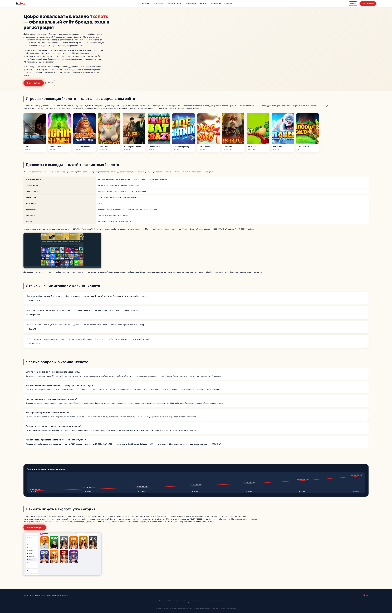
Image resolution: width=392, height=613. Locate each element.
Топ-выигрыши (157, 3)
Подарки (145, 3)
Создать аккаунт (368, 3)
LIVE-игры (228, 3)
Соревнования (215, 3)
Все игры (203, 3)
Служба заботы (190, 3)
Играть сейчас (33, 83)
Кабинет (353, 3)
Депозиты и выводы (174, 3)
